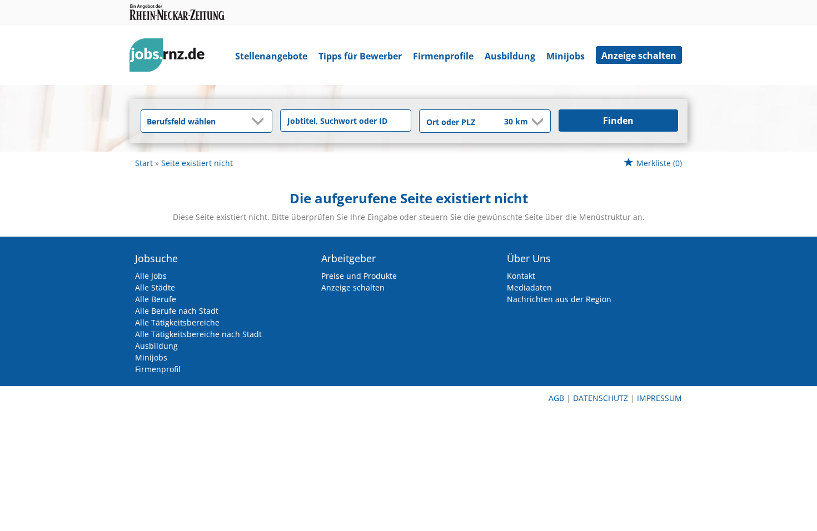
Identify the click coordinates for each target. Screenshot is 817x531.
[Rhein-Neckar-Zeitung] (171, 57)
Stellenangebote (271, 56)
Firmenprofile (443, 56)
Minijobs (565, 56)
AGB (556, 398)
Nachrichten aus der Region (559, 299)
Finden (618, 120)
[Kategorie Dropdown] (261, 121)
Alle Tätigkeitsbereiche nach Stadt (198, 334)
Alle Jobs (151, 275)
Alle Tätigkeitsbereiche (177, 322)
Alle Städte (155, 287)
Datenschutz (600, 398)
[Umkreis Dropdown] (536, 121)
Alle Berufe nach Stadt (176, 310)
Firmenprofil (158, 369)
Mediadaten (529, 287)
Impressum (659, 398)
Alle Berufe (155, 299)
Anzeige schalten (638, 55)
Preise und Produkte (359, 275)
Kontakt (521, 275)
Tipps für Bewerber (360, 56)
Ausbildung (510, 56)
